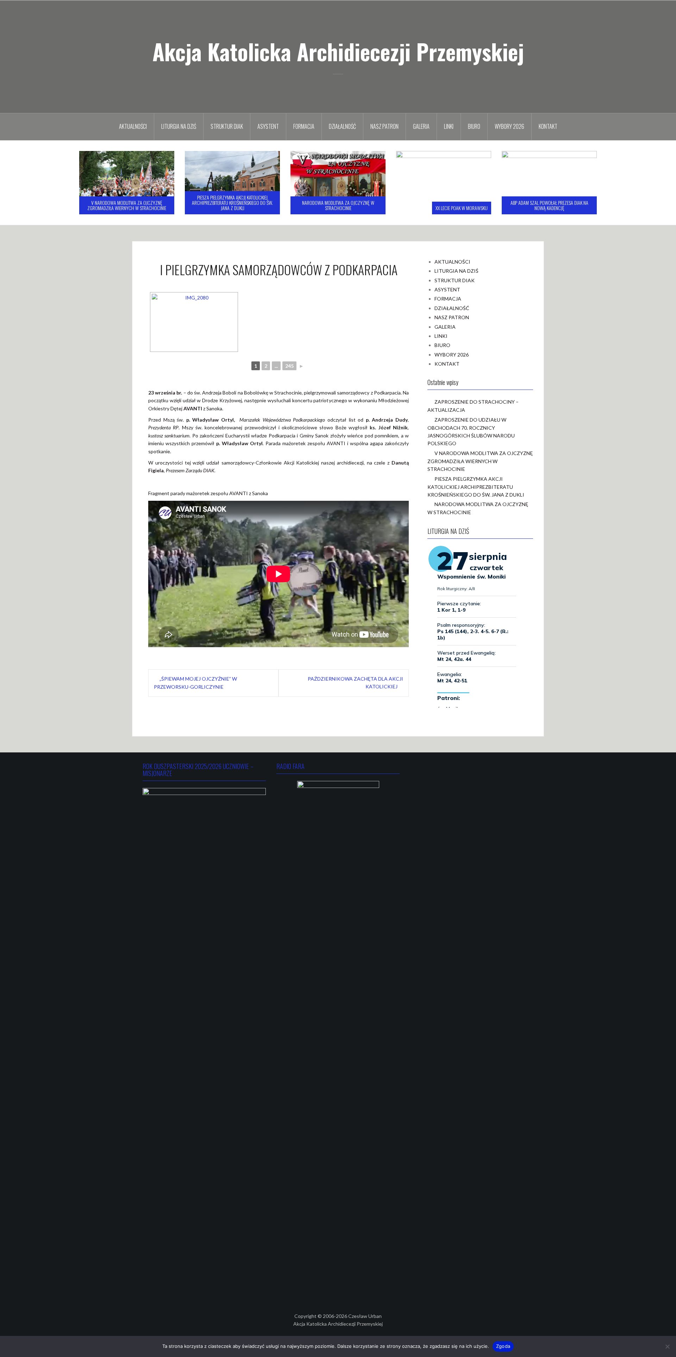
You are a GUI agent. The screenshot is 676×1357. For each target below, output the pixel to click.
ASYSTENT (268, 126)
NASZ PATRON (384, 126)
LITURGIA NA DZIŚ (178, 126)
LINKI (448, 126)
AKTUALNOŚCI (133, 126)
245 (289, 366)
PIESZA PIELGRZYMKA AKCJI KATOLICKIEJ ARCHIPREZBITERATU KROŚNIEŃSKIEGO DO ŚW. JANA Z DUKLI (126, 203)
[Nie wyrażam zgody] (667, 1346)
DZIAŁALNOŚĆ (342, 126)
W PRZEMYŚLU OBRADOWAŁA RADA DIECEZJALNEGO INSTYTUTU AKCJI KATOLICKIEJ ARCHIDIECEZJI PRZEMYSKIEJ (549, 203)
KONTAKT (548, 126)
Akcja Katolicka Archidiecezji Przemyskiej (338, 51)
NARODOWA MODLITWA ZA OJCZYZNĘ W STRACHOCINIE (232, 205)
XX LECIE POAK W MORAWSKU (356, 208)
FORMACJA (303, 126)
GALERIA (421, 126)
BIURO (474, 126)
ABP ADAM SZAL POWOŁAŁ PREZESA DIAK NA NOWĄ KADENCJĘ (444, 205)
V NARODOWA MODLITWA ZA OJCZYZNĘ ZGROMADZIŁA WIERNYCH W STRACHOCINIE (480, 461)
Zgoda (503, 1346)
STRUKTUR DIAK (227, 126)
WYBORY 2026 (509, 126)
